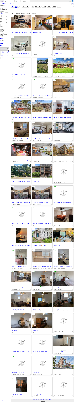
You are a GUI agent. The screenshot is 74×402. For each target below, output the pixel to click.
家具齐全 (2, 31)
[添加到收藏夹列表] (12, 34)
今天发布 (2, 8)
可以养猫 (2, 27)
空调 (2, 35)
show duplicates (4, 9)
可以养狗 (2, 30)
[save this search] (73, 4)
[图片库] (16, 7)
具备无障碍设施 (4, 34)
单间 (2, 26)
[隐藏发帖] (30, 34)
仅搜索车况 (3, 5)
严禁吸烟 (2, 33)
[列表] (12, 7)
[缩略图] (14, 7)
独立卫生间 (3, 29)
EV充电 (2, 36)
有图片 (2, 6)
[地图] (18, 7)
